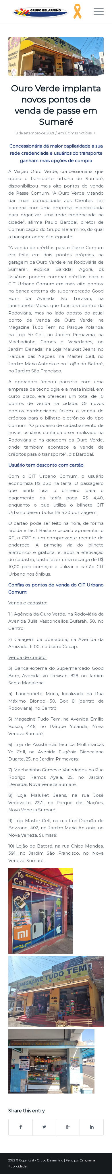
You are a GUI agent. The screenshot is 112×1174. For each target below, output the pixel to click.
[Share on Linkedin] (91, 1127)
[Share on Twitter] (44, 1127)
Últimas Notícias (78, 133)
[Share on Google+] (68, 1127)
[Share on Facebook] (20, 1127)
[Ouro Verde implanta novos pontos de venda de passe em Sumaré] (56, 56)
